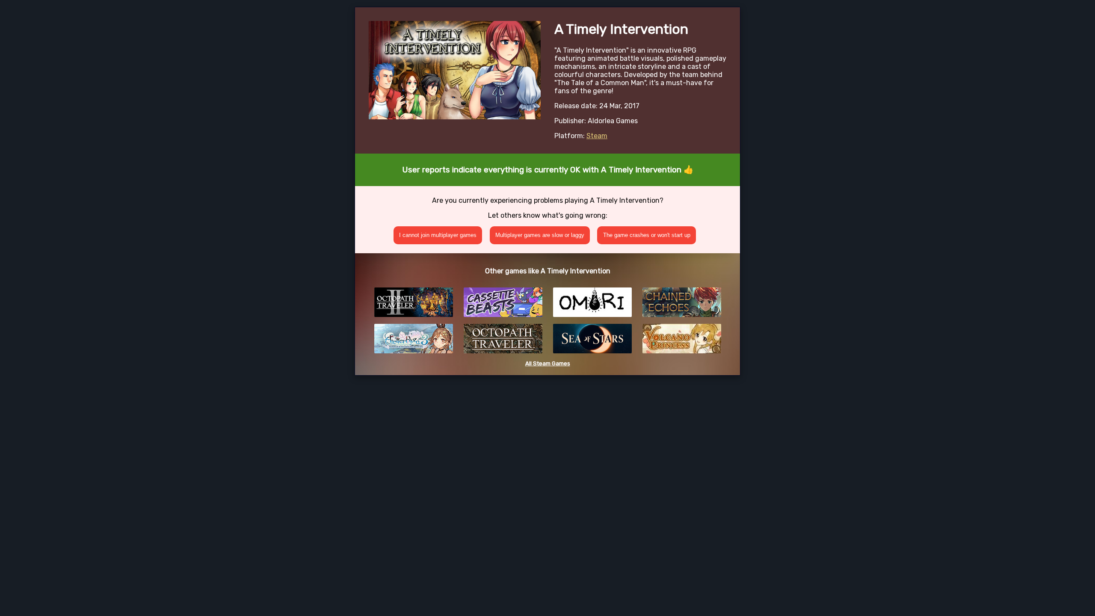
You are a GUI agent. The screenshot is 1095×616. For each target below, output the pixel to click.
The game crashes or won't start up (646, 235)
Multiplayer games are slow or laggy (539, 235)
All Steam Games (547, 363)
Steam (596, 136)
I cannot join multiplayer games (437, 235)
